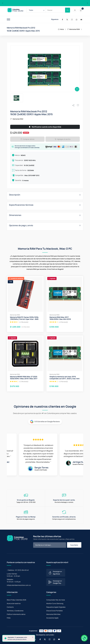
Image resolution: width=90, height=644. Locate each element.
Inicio (62, 29)
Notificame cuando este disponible (46, 127)
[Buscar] (67, 10)
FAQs (8, 618)
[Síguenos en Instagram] (72, 19)
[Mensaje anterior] (2, 3)
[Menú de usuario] (75, 10)
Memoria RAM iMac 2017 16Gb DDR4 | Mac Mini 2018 (60, 318)
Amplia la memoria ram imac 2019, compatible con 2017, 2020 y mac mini (64, 378)
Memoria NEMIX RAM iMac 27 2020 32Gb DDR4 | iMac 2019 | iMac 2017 (23, 378)
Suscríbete (74, 545)
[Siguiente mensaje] (87, 3)
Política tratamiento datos (16, 614)
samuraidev (50, 635)
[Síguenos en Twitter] (67, 19)
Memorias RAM (74, 29)
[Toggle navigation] (8, 19)
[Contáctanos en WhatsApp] (76, 19)
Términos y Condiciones (15, 611)
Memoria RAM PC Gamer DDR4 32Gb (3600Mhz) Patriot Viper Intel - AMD (24, 318)
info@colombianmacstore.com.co (19, 585)
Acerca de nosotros (14, 603)
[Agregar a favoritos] (78, 105)
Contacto (10, 607)
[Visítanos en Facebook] (62, 19)
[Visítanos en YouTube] (81, 19)
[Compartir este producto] (73, 105)
